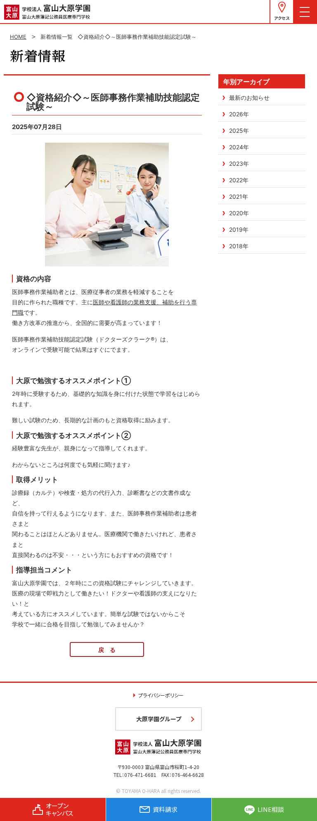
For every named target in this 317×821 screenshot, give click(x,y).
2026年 (239, 114)
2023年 (239, 163)
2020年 (239, 212)
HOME (18, 36)
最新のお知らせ (249, 97)
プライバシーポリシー (161, 695)
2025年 (239, 130)
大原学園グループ (158, 719)
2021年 (238, 196)
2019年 (238, 229)
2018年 (238, 245)
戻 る (107, 649)
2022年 (238, 179)
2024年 (239, 147)
